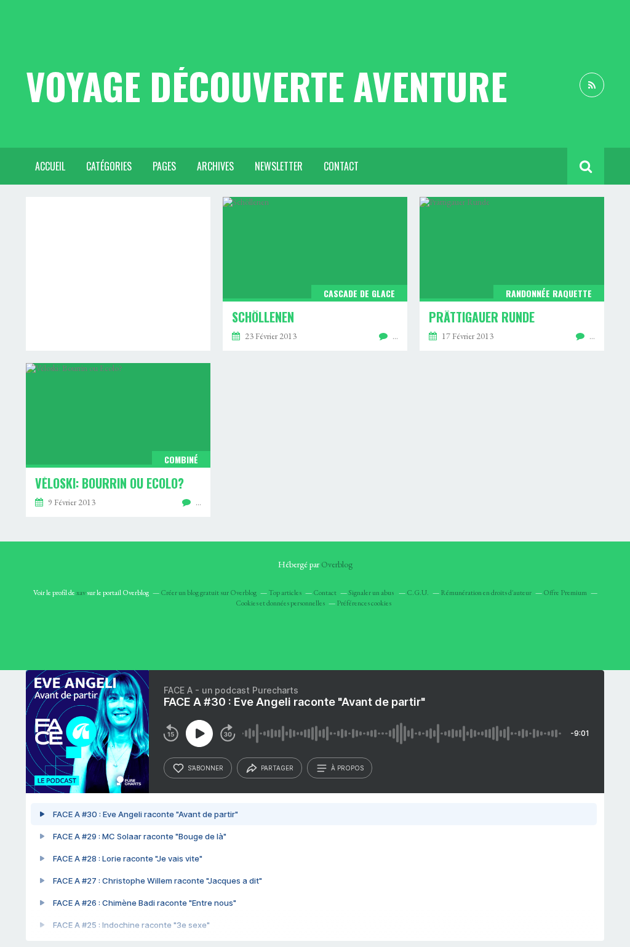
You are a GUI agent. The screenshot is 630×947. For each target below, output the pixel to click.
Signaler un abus (371, 592)
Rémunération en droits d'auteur (486, 592)
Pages (164, 166)
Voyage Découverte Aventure (266, 85)
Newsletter (279, 166)
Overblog (337, 564)
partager (277, 768)
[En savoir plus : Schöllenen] (315, 274)
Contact (341, 166)
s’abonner (205, 768)
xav (81, 592)
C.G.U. (418, 592)
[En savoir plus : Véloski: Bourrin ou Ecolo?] (118, 440)
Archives (215, 166)
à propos (347, 768)
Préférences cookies (364, 603)
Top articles (284, 592)
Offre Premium (565, 592)
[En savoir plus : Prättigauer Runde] (512, 274)
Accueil (50, 166)
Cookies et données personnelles (280, 603)
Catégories (109, 166)
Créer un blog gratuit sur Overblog (209, 592)
